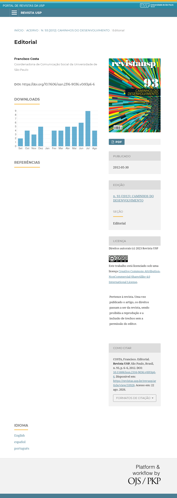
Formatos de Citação (133, 398)
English (19, 435)
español (19, 442)
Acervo (32, 30)
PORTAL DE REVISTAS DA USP (24, 5)
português (21, 448)
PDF (118, 142)
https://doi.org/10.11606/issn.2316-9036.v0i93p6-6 (58, 84)
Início (19, 30)
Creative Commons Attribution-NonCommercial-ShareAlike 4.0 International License (134, 276)
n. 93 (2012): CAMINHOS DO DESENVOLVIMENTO (75, 30)
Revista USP (31, 13)
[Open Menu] (14, 12)
